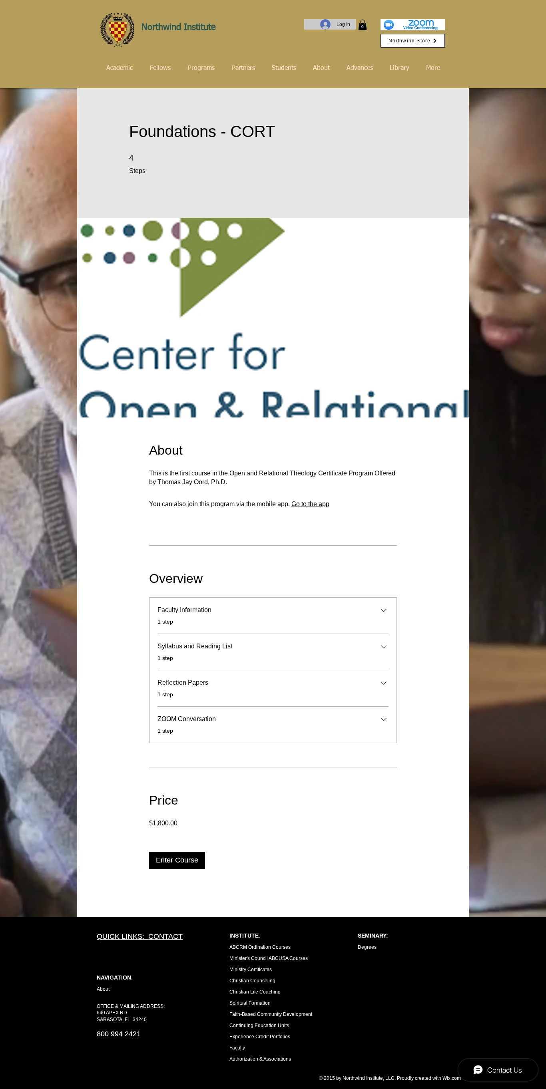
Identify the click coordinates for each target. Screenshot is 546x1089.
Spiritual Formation (250, 1003)
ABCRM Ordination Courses (260, 947)
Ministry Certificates (250, 969)
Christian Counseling (252, 981)
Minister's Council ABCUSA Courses (268, 958)
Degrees (367, 947)
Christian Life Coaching (255, 992)
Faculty (237, 1048)
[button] (362, 25)
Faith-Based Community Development (270, 1014)
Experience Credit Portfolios (259, 1036)
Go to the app (310, 504)
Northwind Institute (178, 27)
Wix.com (451, 1078)
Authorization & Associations (260, 1059)
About (103, 989)
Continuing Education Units (259, 1025)
